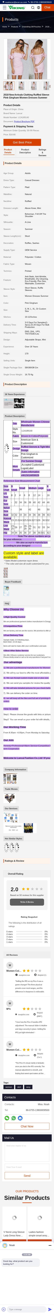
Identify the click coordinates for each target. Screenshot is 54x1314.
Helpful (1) (42, 975)
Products (14, 27)
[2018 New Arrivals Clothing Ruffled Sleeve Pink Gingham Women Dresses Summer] (27, 59)
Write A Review (27, 902)
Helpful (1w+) (40, 1055)
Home (4, 27)
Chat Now (27, 1126)
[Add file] (4, 1309)
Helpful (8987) (40, 1014)
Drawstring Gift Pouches (31, 27)
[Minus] (50, 1245)
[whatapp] (14, 1118)
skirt (19, 1087)
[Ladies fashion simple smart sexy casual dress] (40, 1218)
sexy (28, 1087)
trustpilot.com (24, 975)
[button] (50, 86)
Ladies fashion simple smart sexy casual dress (38, 1234)
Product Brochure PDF (24, 121)
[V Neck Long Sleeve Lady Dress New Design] (14, 1218)
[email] (20, 1118)
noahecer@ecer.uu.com (16, 2)
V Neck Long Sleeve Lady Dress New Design (13, 1234)
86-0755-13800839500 (41, 2)
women (8, 1087)
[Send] (50, 1309)
